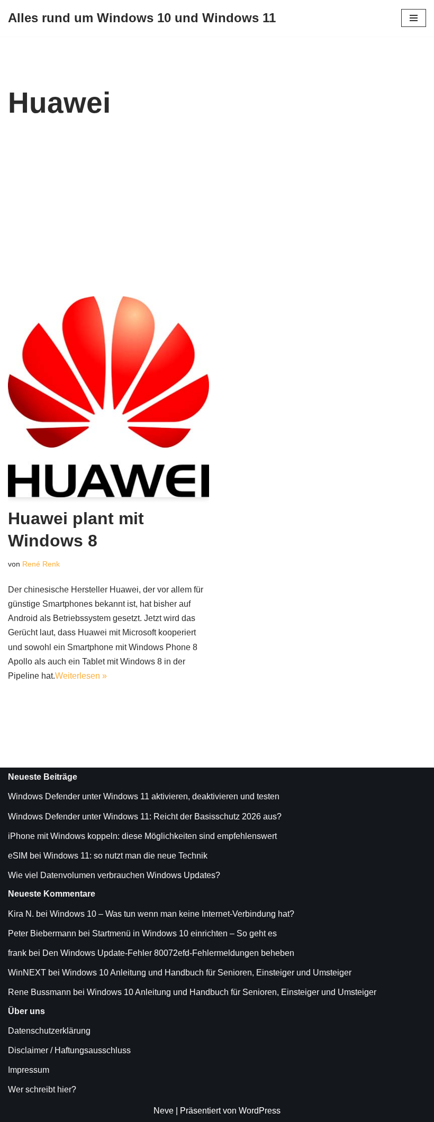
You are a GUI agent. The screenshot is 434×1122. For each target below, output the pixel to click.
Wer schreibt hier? (42, 1089)
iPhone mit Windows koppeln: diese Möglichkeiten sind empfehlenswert (142, 836)
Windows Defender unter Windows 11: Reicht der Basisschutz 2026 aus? (145, 816)
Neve (163, 1110)
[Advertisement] (217, 217)
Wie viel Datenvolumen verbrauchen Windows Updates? (114, 875)
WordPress (260, 1110)
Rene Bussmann (39, 992)
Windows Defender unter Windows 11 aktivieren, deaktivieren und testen (143, 796)
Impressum (28, 1069)
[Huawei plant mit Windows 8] (108, 396)
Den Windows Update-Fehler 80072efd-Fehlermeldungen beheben (168, 952)
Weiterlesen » (81, 675)
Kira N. (21, 913)
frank (17, 952)
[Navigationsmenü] (413, 18)
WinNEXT (27, 972)
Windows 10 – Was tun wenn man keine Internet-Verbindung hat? (172, 913)
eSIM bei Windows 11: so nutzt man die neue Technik (107, 855)
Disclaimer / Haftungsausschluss (69, 1050)
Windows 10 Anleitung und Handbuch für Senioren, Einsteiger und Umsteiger (206, 972)
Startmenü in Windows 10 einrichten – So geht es (184, 933)
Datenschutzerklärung (49, 1030)
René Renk (41, 564)
